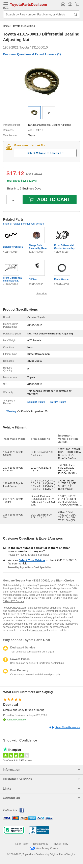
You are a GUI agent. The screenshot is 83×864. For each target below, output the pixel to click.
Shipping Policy (36, 402)
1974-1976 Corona (13, 601)
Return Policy (58, 402)
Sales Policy (21, 844)
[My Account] (70, 4)
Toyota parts (38, 630)
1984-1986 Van (69, 598)
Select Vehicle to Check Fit (45, 153)
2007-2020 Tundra (49, 598)
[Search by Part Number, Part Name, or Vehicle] (75, 14)
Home (6, 26)
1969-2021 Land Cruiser (24, 598)
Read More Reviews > (67, 727)
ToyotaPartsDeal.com (14, 607)
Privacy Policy (60, 844)
